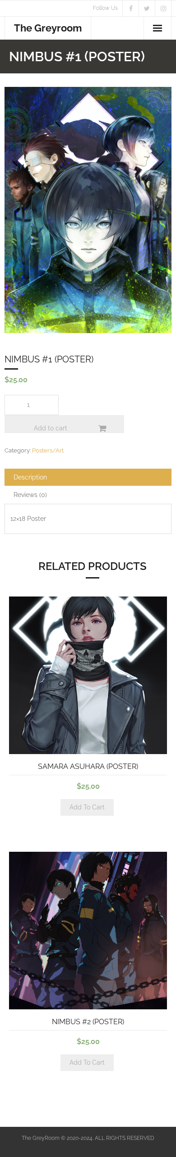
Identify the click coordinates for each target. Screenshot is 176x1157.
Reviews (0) (30, 494)
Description (30, 477)
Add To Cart (87, 807)
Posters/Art (48, 450)
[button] (33, 112)
